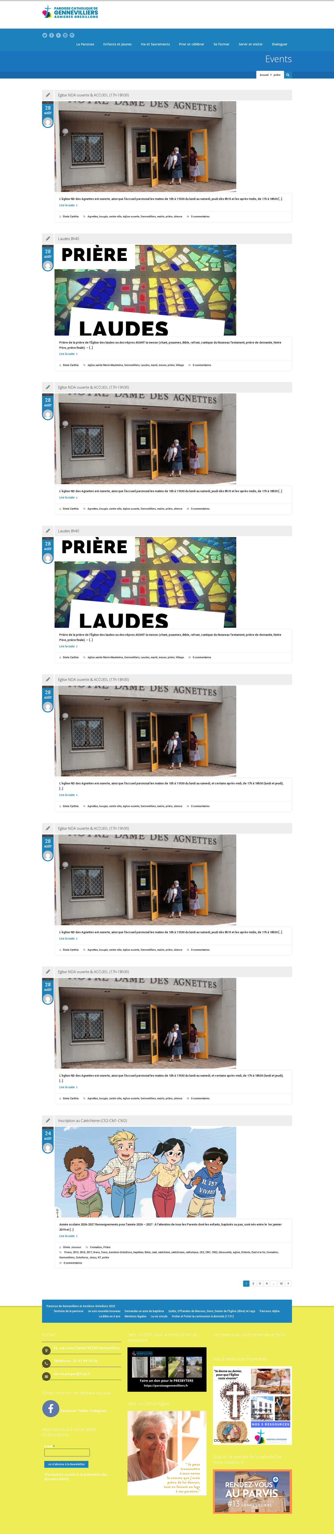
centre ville (115, 216)
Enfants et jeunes (117, 44)
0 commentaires (200, 216)
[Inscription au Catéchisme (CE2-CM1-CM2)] (173, 1172)
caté (154, 1252)
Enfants (245, 1252)
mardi (154, 365)
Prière (106, 1247)
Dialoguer (279, 44)
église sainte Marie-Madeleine (105, 365)
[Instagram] (72, 35)
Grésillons (82, 1257)
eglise (236, 1252)
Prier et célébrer (191, 44)
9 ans (104, 1252)
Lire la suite (67, 205)
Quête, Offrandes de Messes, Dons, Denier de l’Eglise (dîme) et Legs (211, 1311)
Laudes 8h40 (68, 238)
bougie (103, 216)
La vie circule (159, 1316)
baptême (138, 1252)
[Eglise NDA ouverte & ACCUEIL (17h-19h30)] (173, 438)
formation (272, 1252)
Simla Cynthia (71, 216)
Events (278, 58)
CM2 (214, 1252)
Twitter (84, 1411)
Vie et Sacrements (155, 44)
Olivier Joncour (72, 1247)
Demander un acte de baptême (144, 1311)
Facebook (68, 1411)
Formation (96, 1247)
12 (281, 1283)
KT (99, 1257)
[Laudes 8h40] (173, 290)
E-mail (49, 1446)
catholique (192, 1252)
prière (169, 216)
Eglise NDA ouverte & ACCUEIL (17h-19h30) (93, 387)
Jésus (93, 1257)
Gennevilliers (148, 216)
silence (178, 216)
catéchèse (164, 1252)
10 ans (68, 1252)
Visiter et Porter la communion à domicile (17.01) (203, 1316)
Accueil (264, 75)
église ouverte (131, 216)
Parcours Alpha (269, 1311)
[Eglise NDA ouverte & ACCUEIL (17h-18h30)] (173, 146)
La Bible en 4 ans (109, 1316)
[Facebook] (51, 35)
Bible (148, 1252)
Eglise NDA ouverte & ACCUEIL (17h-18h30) (93, 95)
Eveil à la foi (258, 1252)
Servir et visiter (251, 44)
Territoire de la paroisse (68, 1311)
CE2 (202, 1252)
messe (162, 365)
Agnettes (93, 216)
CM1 (208, 1252)
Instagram (98, 1411)
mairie (160, 216)
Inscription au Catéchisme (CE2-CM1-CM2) (92, 1120)
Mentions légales (136, 1316)
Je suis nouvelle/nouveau (104, 1311)
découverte (225, 1252)
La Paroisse (85, 44)
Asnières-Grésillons (120, 1252)
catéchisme (177, 1252)
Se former (221, 44)
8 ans (96, 1252)
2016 (82, 1252)
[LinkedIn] (65, 35)
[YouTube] (58, 35)
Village (180, 365)
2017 (89, 1252)
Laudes (145, 365)
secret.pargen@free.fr (71, 1374)
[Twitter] (44, 35)
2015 (75, 1252)
